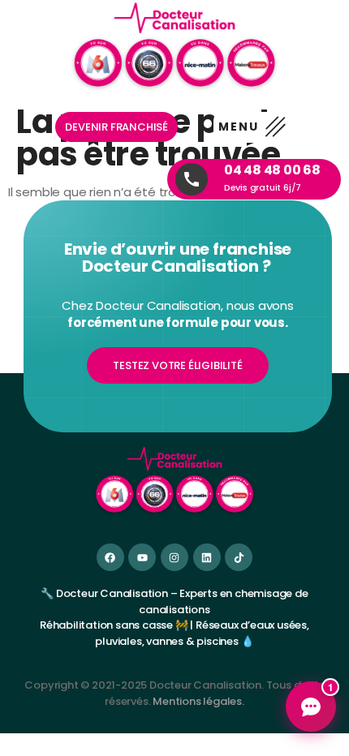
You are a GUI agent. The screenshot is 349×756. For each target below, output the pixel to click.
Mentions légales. (198, 701)
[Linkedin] (207, 557)
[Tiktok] (238, 557)
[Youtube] (142, 557)
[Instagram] (174, 557)
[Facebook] (110, 557)
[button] (252, 127)
